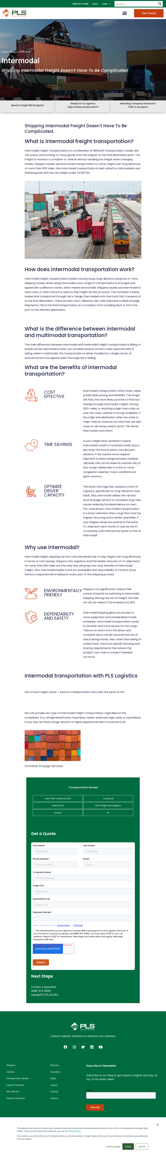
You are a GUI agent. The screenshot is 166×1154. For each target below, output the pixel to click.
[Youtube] (100, 1047)
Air (108, 812)
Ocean (58, 812)
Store (95, 3)
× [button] (158, 1123)
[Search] (160, 4)
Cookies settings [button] (113, 1146)
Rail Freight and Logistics (108, 805)
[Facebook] (65, 1047)
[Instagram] (74, 1047)
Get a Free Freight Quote (41, 692)
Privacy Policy (74, 1131)
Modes (13, 51)
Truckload (108, 798)
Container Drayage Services (44, 766)
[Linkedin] (91, 1047)
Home (5, 51)
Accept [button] (128, 1146)
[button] (124, 13)
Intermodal (58, 805)
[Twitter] (83, 1047)
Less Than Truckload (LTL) (58, 798)
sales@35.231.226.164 (44, 994)
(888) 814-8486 (80, 3)
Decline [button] (142, 1146)
